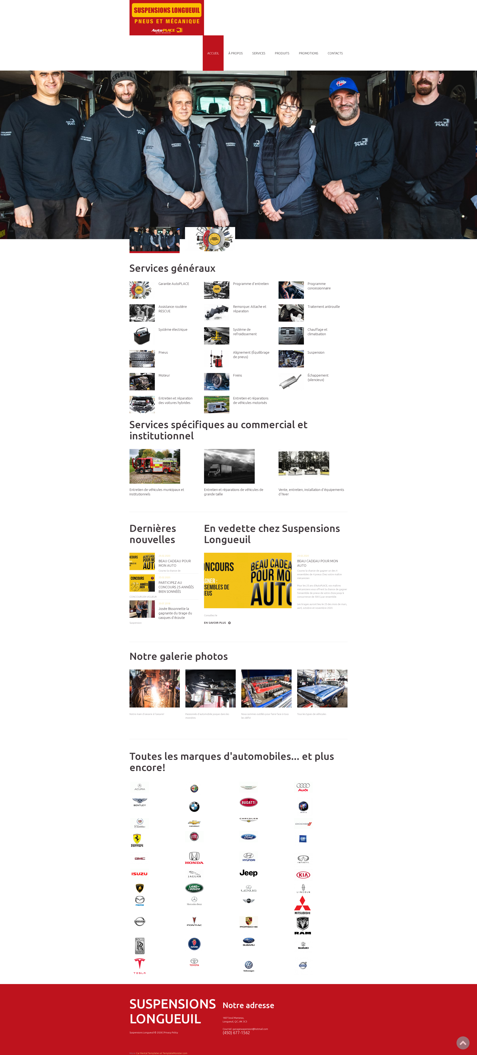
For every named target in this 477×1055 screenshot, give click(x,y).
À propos (235, 53)
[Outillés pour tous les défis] (266, 688)
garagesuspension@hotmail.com (250, 1029)
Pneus (163, 352)
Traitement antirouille (324, 306)
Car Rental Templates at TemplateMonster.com (161, 1053)
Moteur (164, 375)
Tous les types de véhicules (311, 714)
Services (258, 53)
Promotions (308, 53)
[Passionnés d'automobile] (210, 688)
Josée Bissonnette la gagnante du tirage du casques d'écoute (175, 613)
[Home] (166, 2)
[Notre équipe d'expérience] (154, 688)
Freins (237, 375)
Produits (282, 53)
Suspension (316, 352)
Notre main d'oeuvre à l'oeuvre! (146, 714)
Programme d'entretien (251, 283)
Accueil (213, 53)
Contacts (335, 53)
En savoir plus (215, 622)
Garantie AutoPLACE (174, 283)
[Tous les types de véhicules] (322, 688)
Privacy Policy (171, 1032)
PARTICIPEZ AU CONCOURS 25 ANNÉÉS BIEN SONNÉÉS (176, 587)
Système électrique (173, 329)
